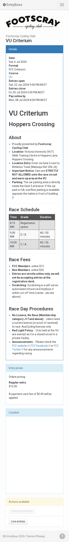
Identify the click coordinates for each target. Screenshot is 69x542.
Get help (62, 536)
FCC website (19, 345)
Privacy (40, 536)
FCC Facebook (39, 345)
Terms (30, 536)
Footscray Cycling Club (20, 36)
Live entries (18, 521)
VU (10, 77)
